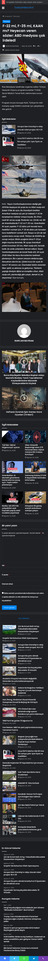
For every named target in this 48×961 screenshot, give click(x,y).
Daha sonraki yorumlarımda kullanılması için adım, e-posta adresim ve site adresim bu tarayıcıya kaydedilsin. (23, 597)
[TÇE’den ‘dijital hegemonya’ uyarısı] (12, 437)
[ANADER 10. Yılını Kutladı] (9, 786)
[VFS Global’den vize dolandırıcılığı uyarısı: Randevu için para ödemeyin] (9, 712)
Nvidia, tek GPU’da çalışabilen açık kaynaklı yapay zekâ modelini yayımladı (11, 509)
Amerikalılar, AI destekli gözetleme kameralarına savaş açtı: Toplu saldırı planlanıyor (11, 480)
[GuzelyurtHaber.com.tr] (24, 7)
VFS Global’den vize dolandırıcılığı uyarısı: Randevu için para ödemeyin (31, 711)
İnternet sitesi (7, 584)
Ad (3, 565)
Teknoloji (16, 16)
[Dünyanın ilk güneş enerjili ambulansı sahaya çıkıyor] (35, 497)
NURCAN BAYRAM (12, 46)
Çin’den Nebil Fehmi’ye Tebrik (31, 805)
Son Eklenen (24, 618)
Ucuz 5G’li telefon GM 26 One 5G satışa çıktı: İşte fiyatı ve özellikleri (30, 141)
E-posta (5, 575)
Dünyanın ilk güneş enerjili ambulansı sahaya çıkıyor (33, 508)
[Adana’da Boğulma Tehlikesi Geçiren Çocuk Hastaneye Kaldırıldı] (9, 691)
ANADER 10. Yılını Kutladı (28, 783)
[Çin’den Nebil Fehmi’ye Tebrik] (9, 808)
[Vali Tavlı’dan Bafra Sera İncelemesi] (9, 775)
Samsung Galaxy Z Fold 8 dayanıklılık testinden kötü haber (35, 477)
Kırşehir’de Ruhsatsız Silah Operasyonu (20, 638)
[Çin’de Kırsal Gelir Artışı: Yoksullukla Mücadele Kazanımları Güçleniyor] (9, 629)
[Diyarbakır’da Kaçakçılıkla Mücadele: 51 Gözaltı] (9, 671)
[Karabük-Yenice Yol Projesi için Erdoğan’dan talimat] (9, 797)
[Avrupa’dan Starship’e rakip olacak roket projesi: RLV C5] (9, 129)
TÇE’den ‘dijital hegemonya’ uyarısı (11, 446)
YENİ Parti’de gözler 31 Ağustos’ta (17, 720)
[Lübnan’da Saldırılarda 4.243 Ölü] (9, 819)
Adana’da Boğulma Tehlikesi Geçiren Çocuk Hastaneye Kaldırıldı (31, 690)
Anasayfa (8, 16)
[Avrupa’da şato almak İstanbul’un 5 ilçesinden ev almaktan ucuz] (9, 659)
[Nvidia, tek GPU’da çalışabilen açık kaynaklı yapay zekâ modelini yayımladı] (12, 497)
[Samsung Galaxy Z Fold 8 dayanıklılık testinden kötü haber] (35, 467)
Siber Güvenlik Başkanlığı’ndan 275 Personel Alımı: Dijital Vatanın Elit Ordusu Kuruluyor (34, 450)
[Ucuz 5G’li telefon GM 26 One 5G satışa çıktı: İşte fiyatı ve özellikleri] (9, 141)
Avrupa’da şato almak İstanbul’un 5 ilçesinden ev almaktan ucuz (30, 658)
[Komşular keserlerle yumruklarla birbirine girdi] (9, 830)
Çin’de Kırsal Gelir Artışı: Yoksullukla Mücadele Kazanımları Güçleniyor (29, 629)
